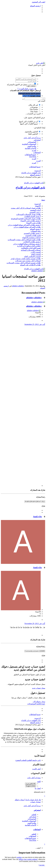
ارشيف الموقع (35, 229)
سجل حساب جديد (38, 688)
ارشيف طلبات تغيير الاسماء (30, 221)
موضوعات (34, 107)
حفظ (43, 200)
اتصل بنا (38, 788)
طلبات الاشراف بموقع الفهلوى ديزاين (27, 227)
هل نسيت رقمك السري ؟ (27, 89)
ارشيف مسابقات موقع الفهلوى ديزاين (27, 244)
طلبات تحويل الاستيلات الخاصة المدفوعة (26, 219)
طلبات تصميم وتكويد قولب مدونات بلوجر (26, 259)
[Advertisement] (23, 37)
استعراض (37, 140)
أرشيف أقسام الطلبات (32, 216)
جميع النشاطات (30, 155)
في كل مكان (33, 105)
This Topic (34, 112)
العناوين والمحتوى (31, 132)
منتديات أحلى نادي (34, 778)
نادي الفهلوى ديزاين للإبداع (30, 187)
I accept (42, 865)
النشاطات (37, 152)
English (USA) (30, 786)
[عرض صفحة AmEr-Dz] (23, 563)
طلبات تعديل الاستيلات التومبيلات (28, 214)
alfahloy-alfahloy (18, 286)
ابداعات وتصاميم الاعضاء (31, 237)
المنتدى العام (36, 254)
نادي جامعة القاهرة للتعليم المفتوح (28, 760)
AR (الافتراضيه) (30, 784)
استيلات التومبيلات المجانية (31, 250)
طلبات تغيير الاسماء (33, 223)
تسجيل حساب (35, 96)
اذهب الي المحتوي (38, 2)
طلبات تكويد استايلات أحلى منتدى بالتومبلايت (24, 240)
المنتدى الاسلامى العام (32, 256)
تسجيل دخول (31, 86)
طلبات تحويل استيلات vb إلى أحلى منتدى (26, 208)
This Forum (34, 109)
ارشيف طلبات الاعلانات (32, 242)
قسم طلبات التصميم (33, 235)
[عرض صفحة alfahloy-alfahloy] (38, 271)
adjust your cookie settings (28, 859)
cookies (19, 857)
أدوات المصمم (35, 210)
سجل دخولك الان (39, 702)
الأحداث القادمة (30, 148)
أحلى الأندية (36, 769)
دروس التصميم (35, 212)
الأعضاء (38, 206)
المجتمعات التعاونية (29, 144)
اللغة (39, 781)
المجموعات (32, 142)
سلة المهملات (36, 231)
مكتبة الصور (31, 146)
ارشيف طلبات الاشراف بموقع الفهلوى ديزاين (24, 225)
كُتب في (34, 324)
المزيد (34, 150)
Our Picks (32, 156)
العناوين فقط (33, 134)
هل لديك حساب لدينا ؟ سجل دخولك (27, 73)
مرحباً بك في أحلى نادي (32, 138)
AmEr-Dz (37, 516)
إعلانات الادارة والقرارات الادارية (29, 246)
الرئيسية (37, 204)
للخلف (33, 814)
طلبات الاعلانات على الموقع (30, 265)
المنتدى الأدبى (36, 252)
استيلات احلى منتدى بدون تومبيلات (28, 261)
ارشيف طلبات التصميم (32, 233)
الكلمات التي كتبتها (28, 121)
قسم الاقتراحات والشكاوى (31, 248)
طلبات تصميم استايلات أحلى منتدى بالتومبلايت (24, 263)
